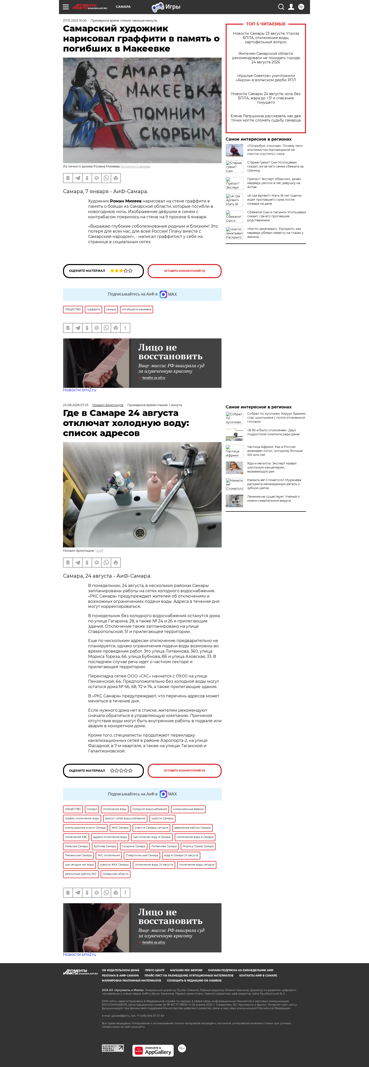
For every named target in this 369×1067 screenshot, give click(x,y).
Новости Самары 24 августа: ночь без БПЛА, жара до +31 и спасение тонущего (265, 98)
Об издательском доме (120, 970)
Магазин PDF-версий (186, 970)
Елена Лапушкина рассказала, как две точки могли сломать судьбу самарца (266, 118)
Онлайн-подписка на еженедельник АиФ (240, 970)
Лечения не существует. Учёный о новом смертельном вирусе (273, 498)
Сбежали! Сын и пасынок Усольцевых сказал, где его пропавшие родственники (276, 216)
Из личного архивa (135, 166)
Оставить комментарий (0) (184, 271)
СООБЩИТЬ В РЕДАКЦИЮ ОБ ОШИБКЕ (194, 980)
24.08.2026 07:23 (75, 405)
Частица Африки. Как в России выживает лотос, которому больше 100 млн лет (274, 451)
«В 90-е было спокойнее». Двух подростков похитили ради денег (273, 432)
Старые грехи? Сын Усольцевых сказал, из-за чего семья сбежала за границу (275, 166)
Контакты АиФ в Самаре (258, 975)
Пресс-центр (154, 970)
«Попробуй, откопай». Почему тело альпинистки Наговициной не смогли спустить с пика (275, 150)
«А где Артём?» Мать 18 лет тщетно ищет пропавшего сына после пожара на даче (274, 199)
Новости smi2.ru (79, 390)
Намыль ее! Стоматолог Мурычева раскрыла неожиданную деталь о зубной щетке (274, 484)
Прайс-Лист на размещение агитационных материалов (189, 975)
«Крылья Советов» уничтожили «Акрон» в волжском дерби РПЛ (266, 78)
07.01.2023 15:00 (75, 20)
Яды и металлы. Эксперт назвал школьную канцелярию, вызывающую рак (272, 467)
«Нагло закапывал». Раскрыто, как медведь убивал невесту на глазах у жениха (275, 233)
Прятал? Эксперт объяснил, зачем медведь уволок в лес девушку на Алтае (274, 183)
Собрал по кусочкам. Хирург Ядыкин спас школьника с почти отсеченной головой (276, 417)
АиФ (99, 550)
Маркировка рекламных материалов (131, 980)
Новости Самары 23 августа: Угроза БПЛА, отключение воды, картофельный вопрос (266, 37)
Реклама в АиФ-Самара (120, 975)
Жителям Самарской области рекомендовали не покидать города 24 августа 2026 (266, 58)
